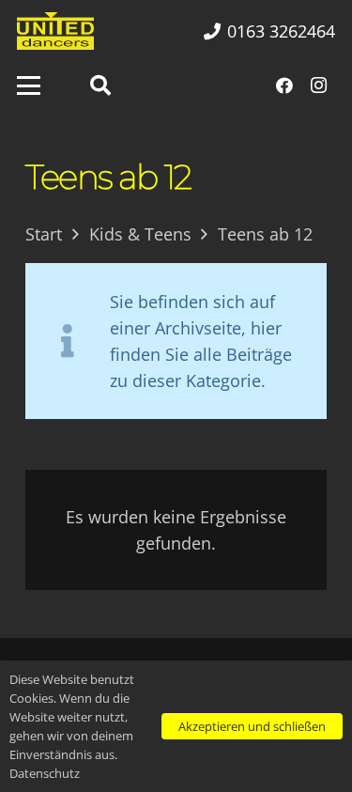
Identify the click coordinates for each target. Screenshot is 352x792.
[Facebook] (284, 85)
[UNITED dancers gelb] (55, 31)
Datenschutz (44, 773)
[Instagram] (318, 85)
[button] (29, 86)
